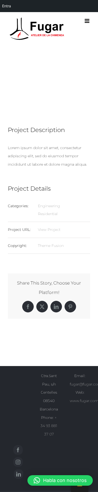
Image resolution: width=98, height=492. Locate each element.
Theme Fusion (51, 245)
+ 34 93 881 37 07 (49, 426)
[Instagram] (18, 462)
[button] (60, 480)
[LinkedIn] (18, 474)
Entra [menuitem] (6, 6)
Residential (48, 213)
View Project (49, 229)
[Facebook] (18, 450)
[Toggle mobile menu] (87, 21)
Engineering (49, 206)
